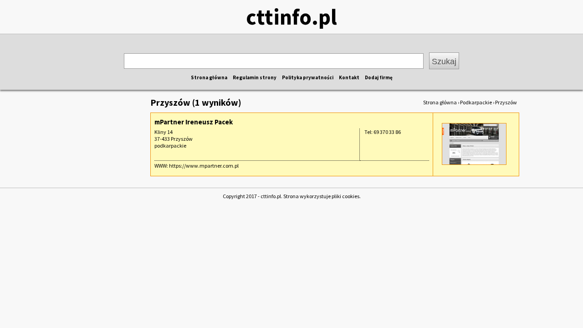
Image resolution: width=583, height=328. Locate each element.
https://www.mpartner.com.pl (204, 165)
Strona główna (209, 77)
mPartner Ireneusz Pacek (193, 122)
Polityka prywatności (307, 77)
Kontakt (349, 77)
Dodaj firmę (379, 77)
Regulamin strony (254, 77)
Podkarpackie (476, 102)
